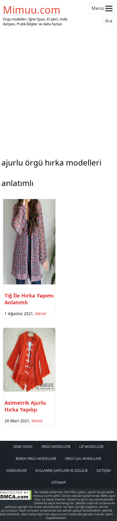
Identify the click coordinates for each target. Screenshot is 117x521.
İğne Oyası (23, 446)
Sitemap (58, 482)
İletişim (104, 470)
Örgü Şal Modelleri (83, 458)
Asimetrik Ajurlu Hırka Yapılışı (25, 406)
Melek (40, 313)
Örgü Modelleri (55, 446)
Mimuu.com (31, 10)
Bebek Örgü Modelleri (36, 458)
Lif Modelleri (91, 446)
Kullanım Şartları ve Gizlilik (61, 470)
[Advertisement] (58, 90)
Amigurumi (16, 470)
